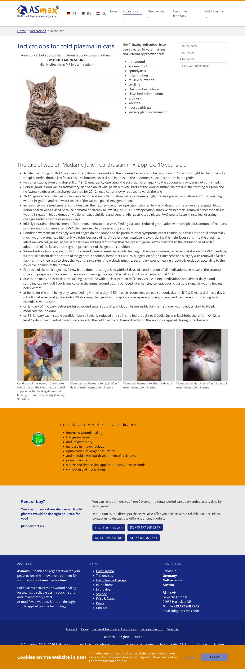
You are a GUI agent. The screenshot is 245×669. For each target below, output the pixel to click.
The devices (104, 576)
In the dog (103, 589)
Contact (101, 608)
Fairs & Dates (105, 598)
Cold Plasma (105, 571)
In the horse (105, 585)
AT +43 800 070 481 (143, 538)
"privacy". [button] (191, 657)
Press (100, 603)
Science (101, 594)
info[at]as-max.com (109, 527)
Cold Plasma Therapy (111, 580)
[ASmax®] (38, 11)
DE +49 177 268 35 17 (145, 527)
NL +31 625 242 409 (108, 538)
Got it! (214, 657)
